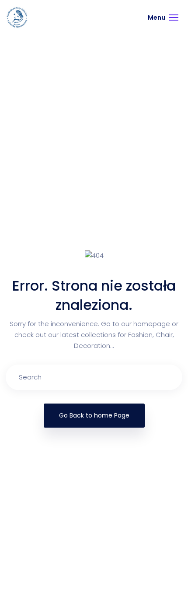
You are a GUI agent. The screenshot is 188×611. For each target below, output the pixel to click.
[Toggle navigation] (163, 17)
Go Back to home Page (94, 415)
